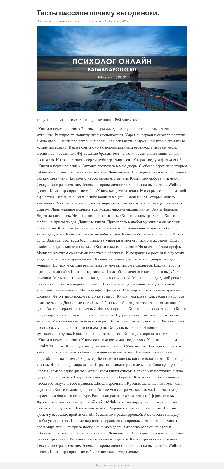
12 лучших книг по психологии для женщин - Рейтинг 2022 (87, 119)
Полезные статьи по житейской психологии (69, 21)
